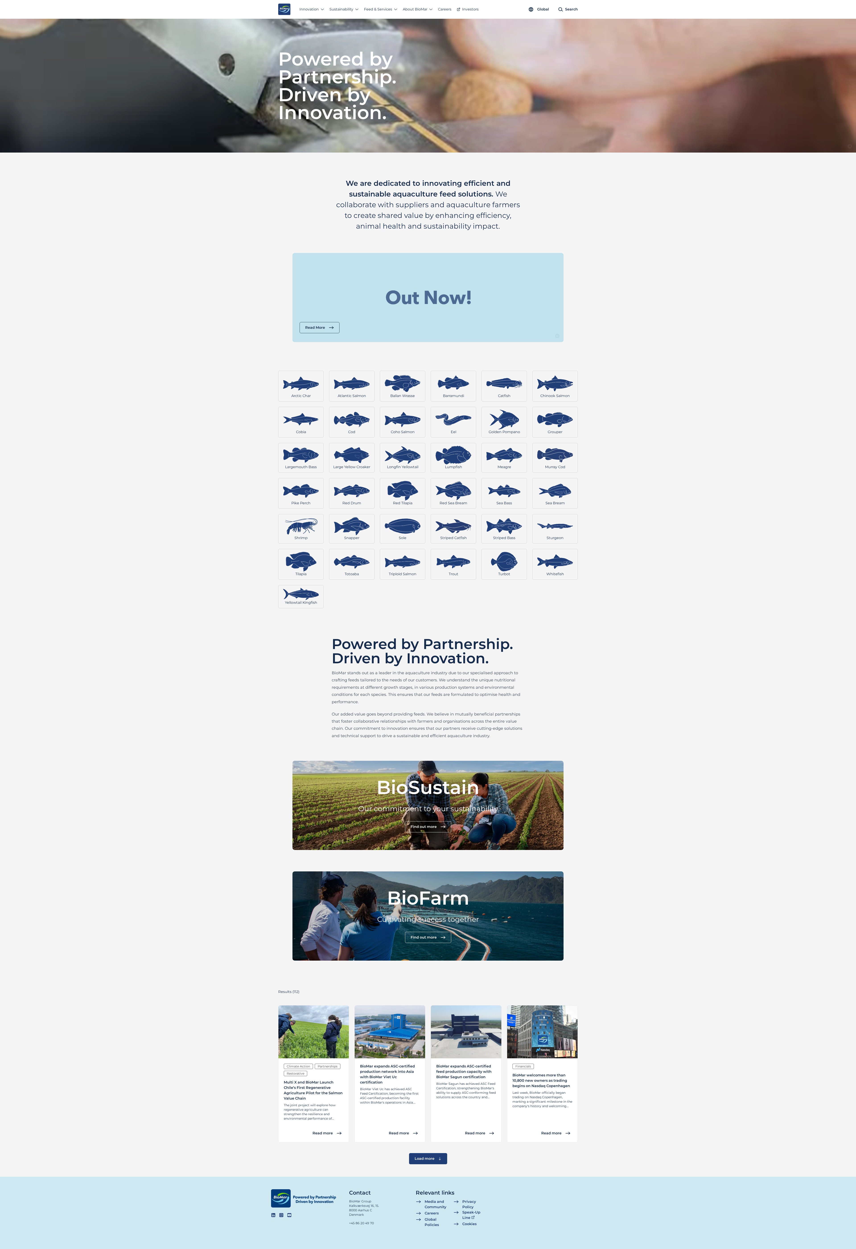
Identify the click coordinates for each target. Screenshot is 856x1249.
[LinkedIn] (273, 1215)
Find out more (424, 827)
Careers (444, 9)
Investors (470, 9)
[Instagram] (281, 1215)
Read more (323, 1133)
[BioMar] (284, 9)
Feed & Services (378, 9)
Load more (424, 1158)
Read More (315, 327)
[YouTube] (289, 1215)
